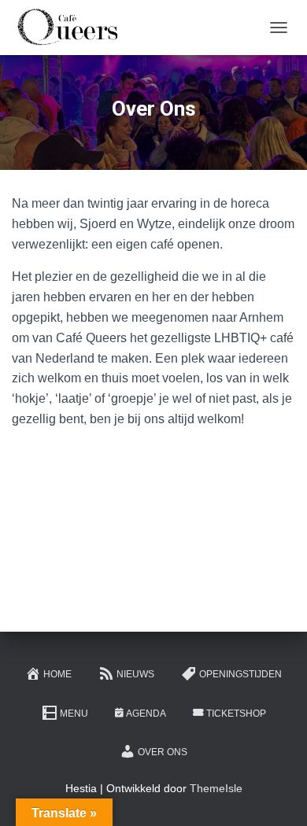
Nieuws (135, 674)
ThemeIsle (216, 788)
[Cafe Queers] (73, 27)
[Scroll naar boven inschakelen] (276, 794)
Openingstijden (240, 674)
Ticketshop (236, 713)
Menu (74, 713)
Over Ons (162, 752)
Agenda (146, 713)
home (57, 674)
